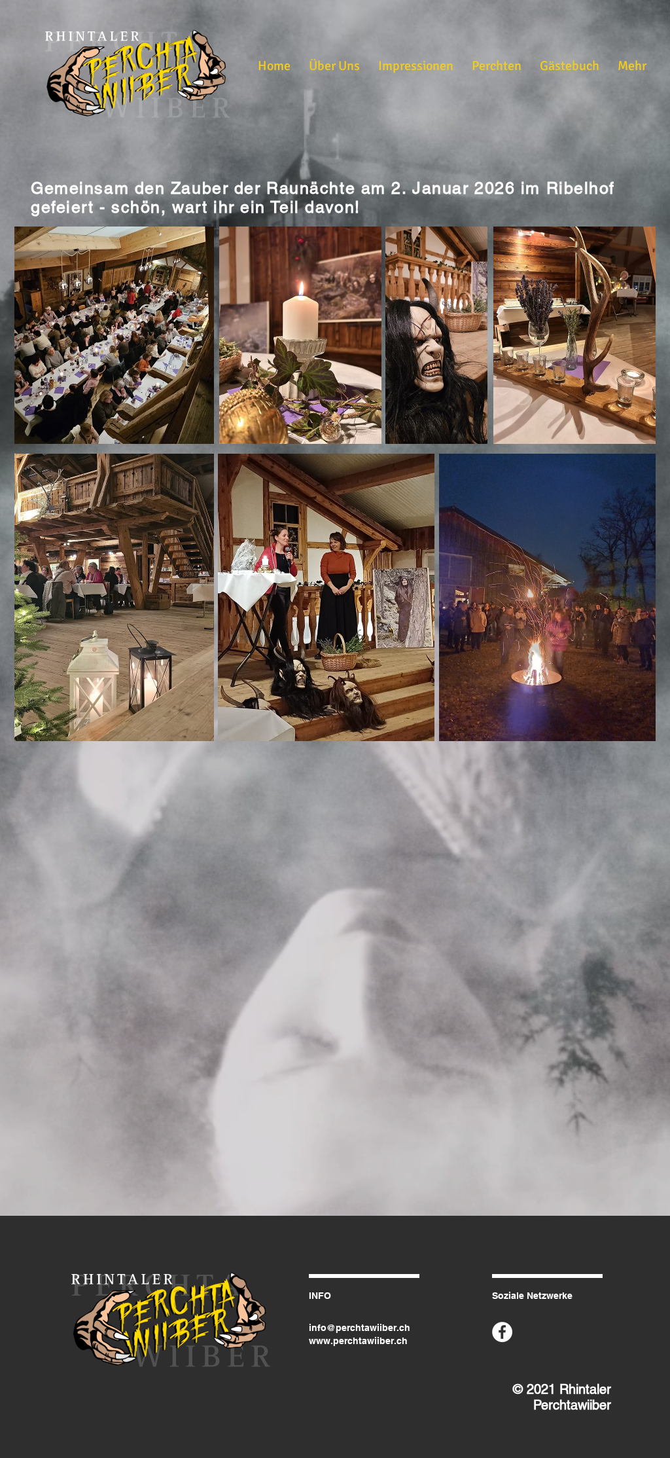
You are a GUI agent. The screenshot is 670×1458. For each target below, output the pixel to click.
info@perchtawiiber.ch (359, 1327)
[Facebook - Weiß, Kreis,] (502, 1332)
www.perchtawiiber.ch (358, 1341)
